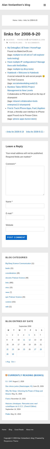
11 (24, 340)
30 (13, 354)
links (20, 43)
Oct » (13, 362)
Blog (10, 430)
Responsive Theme (11, 441)
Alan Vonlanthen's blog (16, 4)
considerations (11, 273)
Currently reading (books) (26, 375)
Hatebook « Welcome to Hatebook (23, 73)
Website (9, 225)
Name (8, 202)
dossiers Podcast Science (15, 278)
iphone (16, 119)
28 (41, 349)
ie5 (24, 55)
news (7, 292)
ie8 (34, 55)
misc (7, 287)
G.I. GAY (9, 381)
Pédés (8, 414)
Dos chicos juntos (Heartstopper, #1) (19, 386)
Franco (8, 399)
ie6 (28, 55)
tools (9, 58)
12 (30, 340)
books (8, 268)
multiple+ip (18, 69)
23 (13, 349)
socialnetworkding (21, 83)
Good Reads (19, 430)
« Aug (8, 362)
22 (7, 349)
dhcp (25, 69)
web (7, 307)
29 (7, 354)
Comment (11, 164)
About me (29, 430)
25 (24, 349)
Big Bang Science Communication (18, 263)
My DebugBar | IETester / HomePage (24, 48)
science (8, 302)
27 (35, 349)
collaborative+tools (28, 101)
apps (22, 119)
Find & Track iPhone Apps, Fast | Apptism (26, 108)
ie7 (31, 55)
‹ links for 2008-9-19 (15, 132)
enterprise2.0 (13, 105)
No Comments (33, 43)
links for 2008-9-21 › (35, 132)
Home (4, 430)
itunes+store (30, 119)
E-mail (9, 213)
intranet (16, 101)
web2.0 (33, 83)
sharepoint (24, 105)
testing (15, 58)
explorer (40, 55)
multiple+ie (18, 55)
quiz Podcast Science (14, 297)
